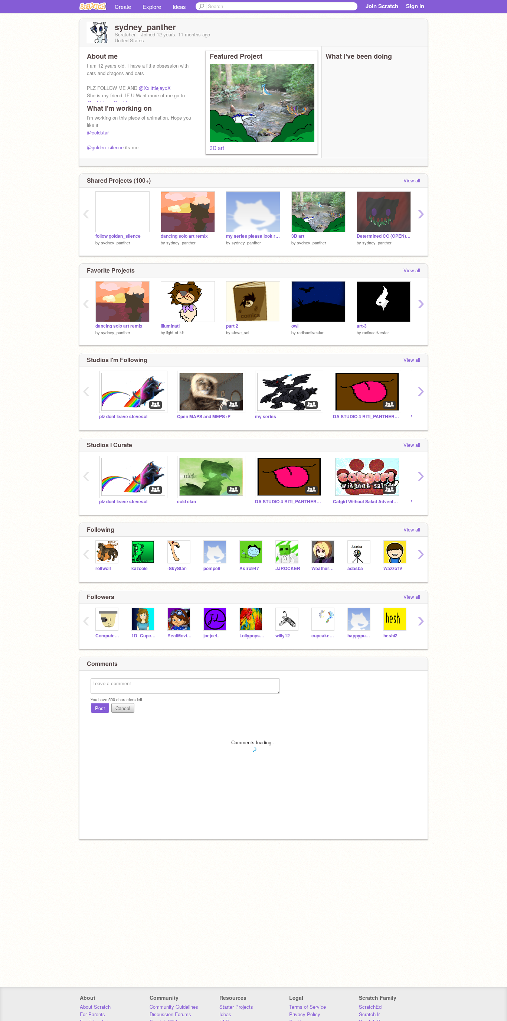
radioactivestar (310, 332)
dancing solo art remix (184, 236)
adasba (355, 568)
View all (411, 180)
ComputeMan (107, 636)
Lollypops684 (251, 636)
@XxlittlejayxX (155, 87)
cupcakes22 (323, 636)
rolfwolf (103, 568)
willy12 (282, 636)
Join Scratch (382, 6)
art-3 (362, 326)
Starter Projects (236, 1006)
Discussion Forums (170, 1014)
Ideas (179, 6)
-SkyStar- (177, 568)
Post (100, 708)
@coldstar (98, 132)
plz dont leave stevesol (123, 416)
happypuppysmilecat (359, 636)
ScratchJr (369, 1014)
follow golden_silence (118, 236)
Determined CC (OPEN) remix (384, 236)
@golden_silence (105, 147)
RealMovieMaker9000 (179, 636)
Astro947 (249, 568)
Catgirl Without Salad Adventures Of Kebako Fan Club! (366, 501)
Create (123, 6)
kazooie (139, 568)
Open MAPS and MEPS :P (203, 416)
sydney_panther (115, 243)
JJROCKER (287, 568)
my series (265, 416)
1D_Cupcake (143, 636)
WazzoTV (392, 568)
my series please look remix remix (253, 236)
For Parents (92, 1014)
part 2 (232, 326)
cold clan (186, 501)
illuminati (170, 326)
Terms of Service (307, 1006)
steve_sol (240, 332)
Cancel (122, 708)
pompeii (211, 568)
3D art (217, 148)
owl (294, 326)
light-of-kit (175, 332)
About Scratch (95, 1006)
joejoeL (211, 636)
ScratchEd (370, 1006)
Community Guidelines (174, 1006)
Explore (152, 6)
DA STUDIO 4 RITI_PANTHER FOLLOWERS (366, 416)
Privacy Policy (304, 1014)
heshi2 (390, 636)
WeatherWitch (323, 568)
